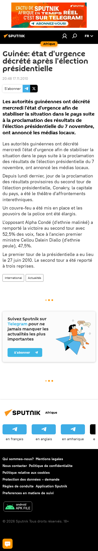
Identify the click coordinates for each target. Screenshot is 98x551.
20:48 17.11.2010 (15, 78)
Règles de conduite (18, 486)
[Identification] (65, 36)
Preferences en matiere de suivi (28, 493)
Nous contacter (15, 465)
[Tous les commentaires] (8, 544)
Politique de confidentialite (51, 465)
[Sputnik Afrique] (15, 38)
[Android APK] (18, 507)
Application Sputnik (51, 486)
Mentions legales (49, 459)
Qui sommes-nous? (18, 459)
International (13, 278)
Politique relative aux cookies (26, 472)
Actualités (34, 278)
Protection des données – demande (31, 479)
